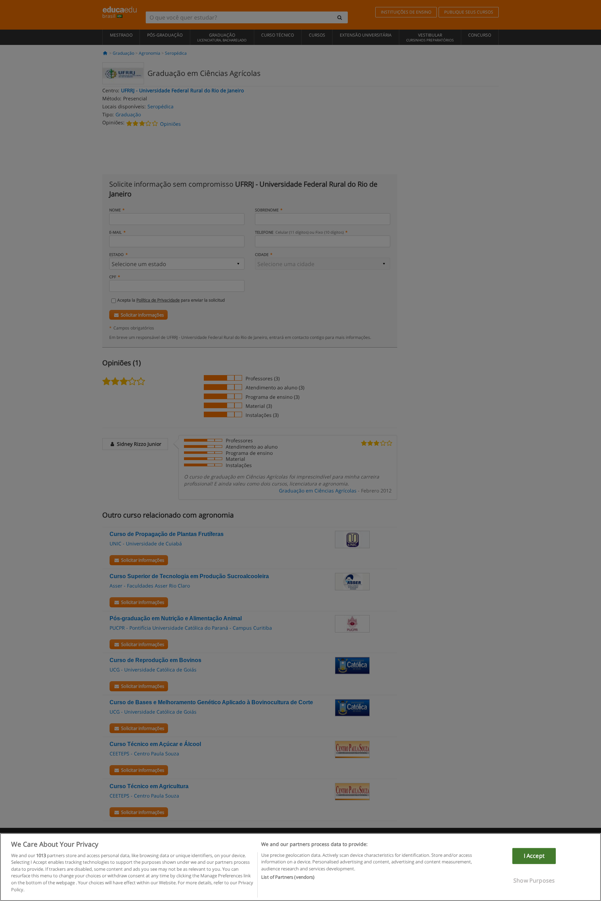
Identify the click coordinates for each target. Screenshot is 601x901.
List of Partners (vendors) (287, 877)
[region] (300, 867)
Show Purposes (534, 880)
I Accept (534, 856)
